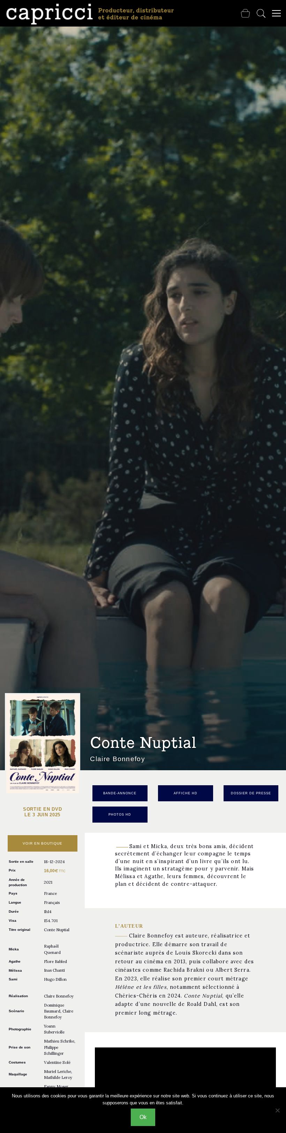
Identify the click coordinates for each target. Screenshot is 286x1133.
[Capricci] (91, 14)
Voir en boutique (42, 843)
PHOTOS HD (119, 814)
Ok (143, 1117)
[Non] (277, 1110)
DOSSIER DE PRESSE (251, 793)
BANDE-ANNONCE (119, 793)
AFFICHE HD (185, 793)
